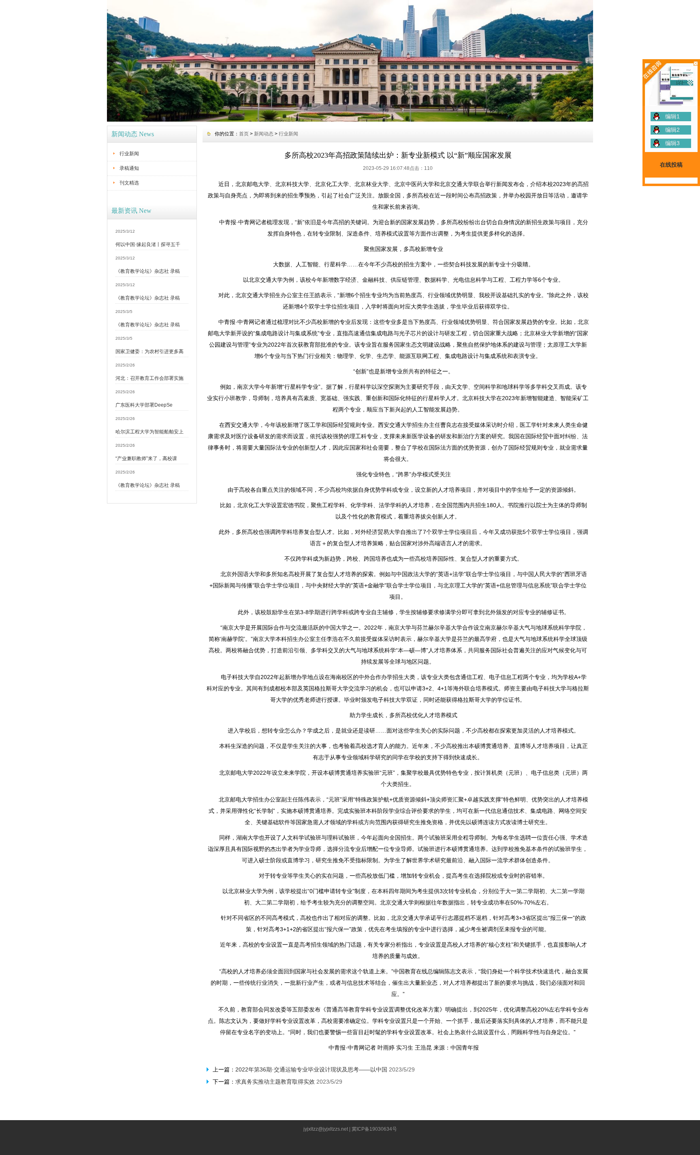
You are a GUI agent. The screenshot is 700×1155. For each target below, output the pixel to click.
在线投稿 (671, 164)
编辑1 (672, 116)
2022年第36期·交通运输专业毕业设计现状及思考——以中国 (311, 1069)
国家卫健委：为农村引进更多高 (149, 351)
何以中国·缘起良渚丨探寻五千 (147, 244)
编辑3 (672, 143)
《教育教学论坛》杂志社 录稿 (147, 271)
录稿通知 (129, 168)
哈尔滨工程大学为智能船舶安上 (149, 432)
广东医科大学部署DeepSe (144, 405)
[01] (350, 119)
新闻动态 (263, 134)
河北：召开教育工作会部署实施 (149, 378)
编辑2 (672, 129)
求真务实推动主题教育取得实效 (275, 1081)
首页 (244, 134)
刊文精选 (129, 183)
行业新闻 (129, 153)
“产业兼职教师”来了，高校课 (146, 458)
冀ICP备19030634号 (374, 1129)
